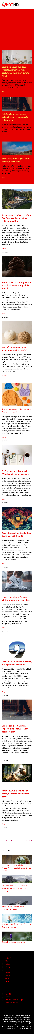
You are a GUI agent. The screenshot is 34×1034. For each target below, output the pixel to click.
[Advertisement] (17, 31)
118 (21, 840)
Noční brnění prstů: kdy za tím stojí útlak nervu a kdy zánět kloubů (16, 285)
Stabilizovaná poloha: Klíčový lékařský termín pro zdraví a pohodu (14, 888)
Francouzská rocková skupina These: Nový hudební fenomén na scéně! (16, 868)
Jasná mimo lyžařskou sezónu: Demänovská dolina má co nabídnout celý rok (16, 218)
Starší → (29, 840)
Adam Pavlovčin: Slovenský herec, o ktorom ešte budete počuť (15, 794)
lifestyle (4, 248)
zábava (4, 437)
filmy (3, 91)
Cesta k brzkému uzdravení (13, 942)
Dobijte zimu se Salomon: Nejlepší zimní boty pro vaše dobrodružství (15, 117)
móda (3, 136)
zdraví (3, 177)
